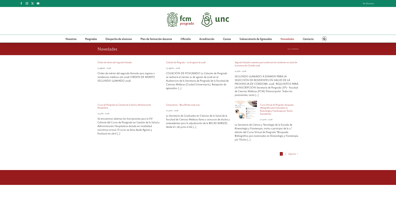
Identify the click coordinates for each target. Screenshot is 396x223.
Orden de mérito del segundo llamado (114, 62)
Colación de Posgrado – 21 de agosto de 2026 (186, 62)
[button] (324, 39)
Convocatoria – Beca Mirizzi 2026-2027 (183, 104)
